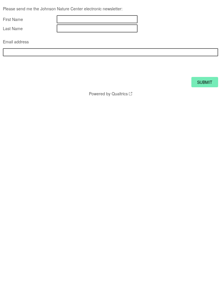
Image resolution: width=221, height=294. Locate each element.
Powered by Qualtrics (108, 93)
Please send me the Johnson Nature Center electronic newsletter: (63, 8)
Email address (16, 42)
